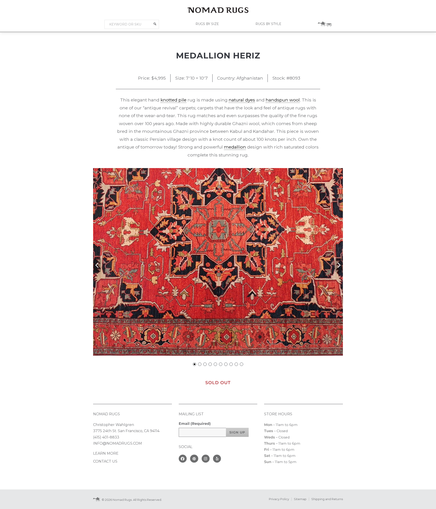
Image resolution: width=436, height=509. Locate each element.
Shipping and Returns (327, 499)
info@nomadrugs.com (117, 443)
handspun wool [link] (283, 100)
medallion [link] (235, 147)
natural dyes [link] (242, 100)
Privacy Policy (279, 499)
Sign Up (237, 432)
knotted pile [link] (173, 100)
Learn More (106, 453)
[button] (155, 24)
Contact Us (105, 461)
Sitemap (300, 499)
